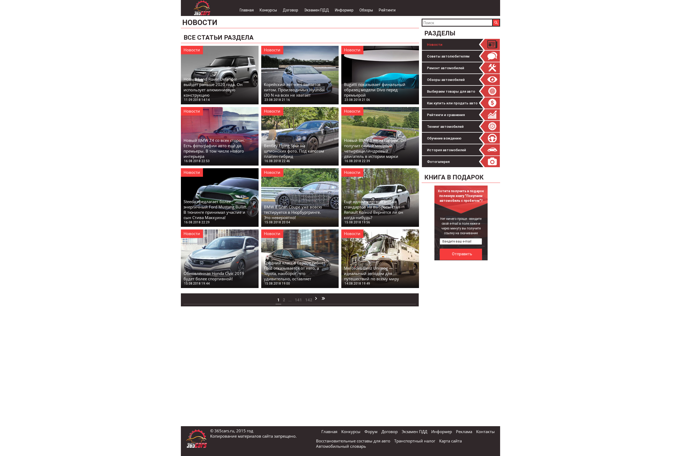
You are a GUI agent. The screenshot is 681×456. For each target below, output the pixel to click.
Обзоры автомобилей (446, 80)
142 (308, 300)
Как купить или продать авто (452, 103)
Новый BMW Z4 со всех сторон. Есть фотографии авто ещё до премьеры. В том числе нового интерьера (214, 148)
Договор (290, 10)
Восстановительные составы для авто (353, 440)
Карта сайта (450, 440)
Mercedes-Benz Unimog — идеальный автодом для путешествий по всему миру (371, 273)
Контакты (485, 431)
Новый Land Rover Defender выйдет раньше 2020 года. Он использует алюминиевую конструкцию (213, 87)
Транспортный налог (414, 440)
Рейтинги (387, 10)
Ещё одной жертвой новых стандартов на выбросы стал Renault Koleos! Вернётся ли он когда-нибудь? (373, 209)
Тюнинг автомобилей (445, 127)
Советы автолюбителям (448, 56)
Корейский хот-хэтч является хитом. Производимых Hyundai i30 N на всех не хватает (294, 90)
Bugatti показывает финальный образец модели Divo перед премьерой (374, 90)
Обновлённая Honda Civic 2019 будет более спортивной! (214, 276)
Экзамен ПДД (316, 10)
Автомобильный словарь (341, 446)
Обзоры (366, 10)
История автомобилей (446, 150)
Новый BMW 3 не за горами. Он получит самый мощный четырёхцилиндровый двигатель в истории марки (375, 148)
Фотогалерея (438, 162)
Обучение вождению (444, 138)
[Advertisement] (461, 343)
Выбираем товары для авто (451, 91)
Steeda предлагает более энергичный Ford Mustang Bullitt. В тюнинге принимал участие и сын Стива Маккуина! (215, 209)
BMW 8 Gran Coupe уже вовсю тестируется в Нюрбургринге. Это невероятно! (293, 212)
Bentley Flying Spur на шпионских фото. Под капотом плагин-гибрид (294, 151)
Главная (247, 10)
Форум (370, 431)
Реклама (464, 431)
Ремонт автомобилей (445, 68)
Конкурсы (268, 10)
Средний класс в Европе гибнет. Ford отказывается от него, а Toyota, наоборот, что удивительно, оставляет (295, 270)
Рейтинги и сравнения (446, 115)
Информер (344, 10)
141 (298, 300)
